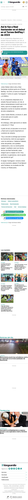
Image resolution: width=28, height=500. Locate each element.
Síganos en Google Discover (14, 211)
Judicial (2, 355)
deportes (9, 20)
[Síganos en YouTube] (16, 469)
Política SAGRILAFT (9, 491)
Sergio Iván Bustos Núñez (14, 83)
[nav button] (1, 2)
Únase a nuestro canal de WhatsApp (14, 215)
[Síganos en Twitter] (12, 469)
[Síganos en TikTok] (19, 469)
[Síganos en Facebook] (9, 469)
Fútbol (3, 262)
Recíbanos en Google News (14, 218)
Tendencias (3, 428)
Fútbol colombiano (17, 20)
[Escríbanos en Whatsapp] (21, 469)
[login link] (27, 2)
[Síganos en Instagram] (14, 469)
